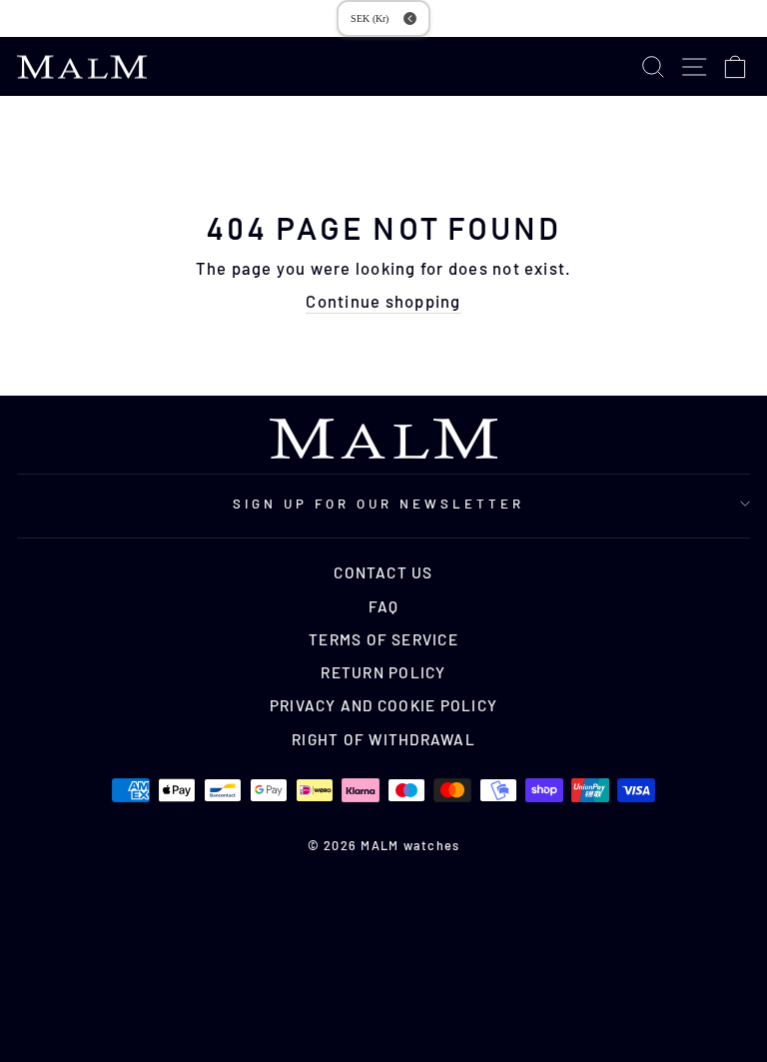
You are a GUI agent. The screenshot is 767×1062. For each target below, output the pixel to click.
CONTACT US (383, 572)
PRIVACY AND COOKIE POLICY (383, 705)
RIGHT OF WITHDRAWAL (383, 739)
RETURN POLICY (383, 672)
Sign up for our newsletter (378, 504)
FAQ (384, 606)
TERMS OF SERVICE (383, 639)
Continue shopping (383, 301)
